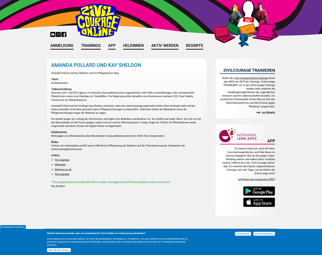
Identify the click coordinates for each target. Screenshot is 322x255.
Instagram (58, 34)
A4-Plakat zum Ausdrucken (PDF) (256, 179)
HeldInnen (133, 45)
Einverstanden (243, 233)
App (112, 45)
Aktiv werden (164, 45)
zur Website (268, 112)
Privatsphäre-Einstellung (13, 227)
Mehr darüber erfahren (58, 250)
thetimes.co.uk (63, 169)
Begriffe (194, 45)
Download (269, 187)
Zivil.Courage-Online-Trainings (251, 78)
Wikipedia (60, 164)
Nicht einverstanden (264, 233)
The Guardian (62, 159)
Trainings (91, 45)
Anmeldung (61, 45)
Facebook (63, 34)
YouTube (52, 34)
